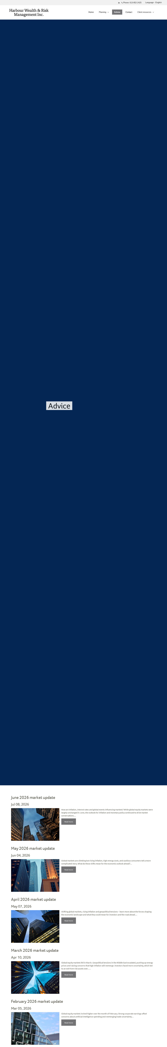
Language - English (153, 2)
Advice (117, 12)
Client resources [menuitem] (144, 12)
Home (91, 12)
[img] (83, 392)
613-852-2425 (135, 2)
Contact (129, 12)
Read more (68, 822)
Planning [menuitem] (103, 12)
